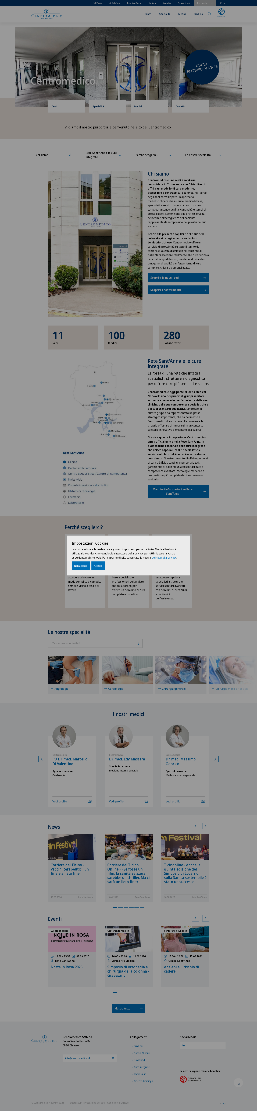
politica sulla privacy (164, 558)
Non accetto (80, 565)
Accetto (98, 565)
